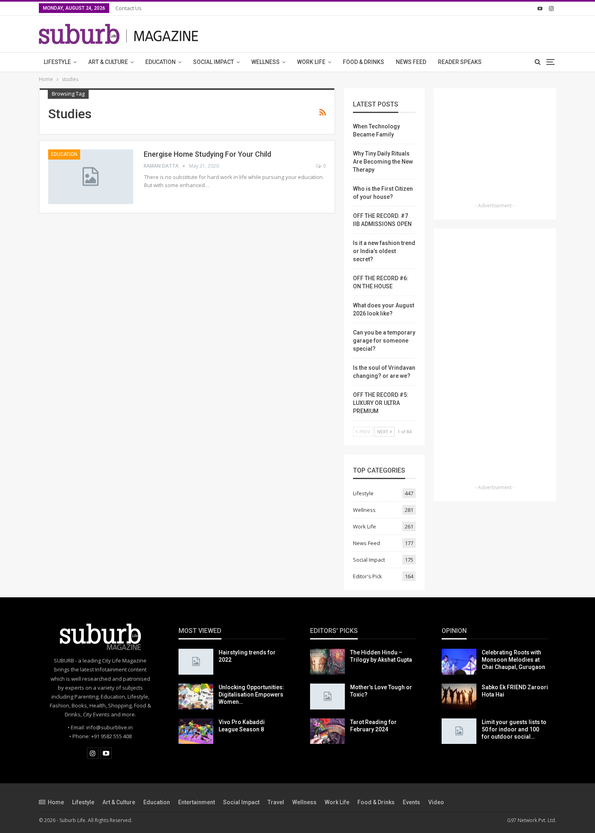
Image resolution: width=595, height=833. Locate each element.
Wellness (265, 62)
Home (56, 802)
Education (160, 62)
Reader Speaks (460, 62)
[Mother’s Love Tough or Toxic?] (327, 696)
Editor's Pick (367, 576)
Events (411, 802)
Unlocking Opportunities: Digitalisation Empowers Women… (251, 694)
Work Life (311, 62)
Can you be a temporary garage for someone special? (384, 340)
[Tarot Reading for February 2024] (327, 731)
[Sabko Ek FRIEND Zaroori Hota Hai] (459, 696)
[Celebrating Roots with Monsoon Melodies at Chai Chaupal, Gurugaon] (459, 662)
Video (436, 802)
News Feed (411, 62)
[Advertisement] (495, 147)
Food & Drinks (363, 62)
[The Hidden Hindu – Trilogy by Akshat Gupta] (327, 662)
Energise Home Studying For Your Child (207, 154)
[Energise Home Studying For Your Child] (90, 176)
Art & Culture (108, 62)
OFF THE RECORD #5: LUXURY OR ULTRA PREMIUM (380, 403)
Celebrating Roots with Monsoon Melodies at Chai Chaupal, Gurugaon (513, 659)
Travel (276, 802)
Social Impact (213, 62)
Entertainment (196, 802)
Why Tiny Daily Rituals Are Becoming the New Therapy (383, 161)
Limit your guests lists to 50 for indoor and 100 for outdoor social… (514, 729)
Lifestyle (57, 62)
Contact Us (128, 8)
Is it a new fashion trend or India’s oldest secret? (384, 251)
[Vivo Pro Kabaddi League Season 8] (195, 731)
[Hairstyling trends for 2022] (195, 662)
